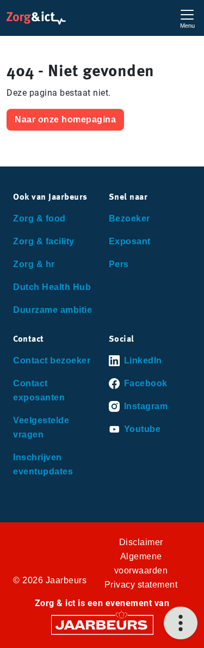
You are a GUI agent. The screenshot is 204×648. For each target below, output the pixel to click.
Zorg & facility (44, 241)
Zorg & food (39, 218)
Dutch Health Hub (52, 287)
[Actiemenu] (180, 623)
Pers (119, 264)
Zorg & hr (34, 264)
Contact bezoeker (51, 360)
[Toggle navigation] (187, 18)
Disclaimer (141, 542)
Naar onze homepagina (65, 119)
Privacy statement (141, 584)
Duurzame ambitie (52, 309)
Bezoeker (129, 218)
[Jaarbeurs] (102, 624)
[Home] (36, 18)
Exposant (130, 241)
